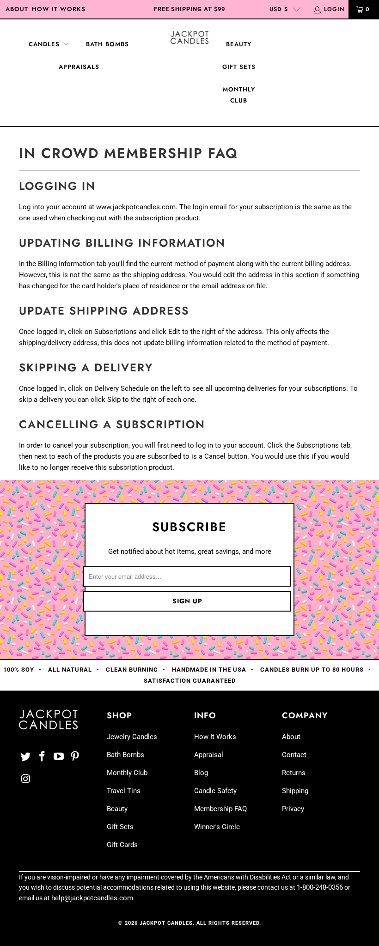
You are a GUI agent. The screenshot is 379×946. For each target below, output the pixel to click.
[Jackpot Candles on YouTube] (59, 757)
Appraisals (79, 66)
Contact (294, 755)
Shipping (295, 791)
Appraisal (208, 755)
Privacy (293, 809)
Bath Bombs (107, 44)
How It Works (59, 9)
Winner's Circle (217, 827)
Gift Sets (239, 66)
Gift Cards (122, 845)
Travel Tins (124, 791)
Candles (45, 44)
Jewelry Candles (132, 737)
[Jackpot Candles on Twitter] (26, 757)
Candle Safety (215, 791)
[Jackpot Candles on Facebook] (42, 757)
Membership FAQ (220, 809)
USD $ (278, 9)
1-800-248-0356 (320, 887)
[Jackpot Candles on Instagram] (26, 779)
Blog (201, 773)
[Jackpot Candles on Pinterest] (75, 757)
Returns (294, 773)
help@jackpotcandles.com (92, 898)
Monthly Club (239, 95)
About (17, 9)
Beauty (238, 44)
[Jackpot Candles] (189, 37)
